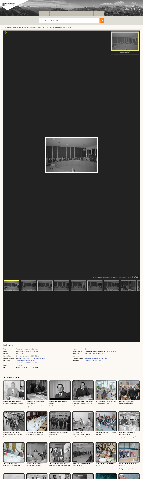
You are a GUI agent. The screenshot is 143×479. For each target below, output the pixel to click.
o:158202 (20, 367)
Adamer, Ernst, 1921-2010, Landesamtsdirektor (31, 358)
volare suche (44, 13)
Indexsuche (54, 13)
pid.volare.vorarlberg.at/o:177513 (95, 354)
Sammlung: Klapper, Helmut (38, 27)
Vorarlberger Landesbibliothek (12, 27)
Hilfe (95, 13)
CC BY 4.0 (88, 349)
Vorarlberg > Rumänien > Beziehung (27, 363)
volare (26, 27)
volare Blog (75, 13)
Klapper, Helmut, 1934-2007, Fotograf (27, 351)
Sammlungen (64, 13)
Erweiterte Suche (87, 13)
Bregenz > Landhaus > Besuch (26, 361)
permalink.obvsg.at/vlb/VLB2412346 (96, 358)
